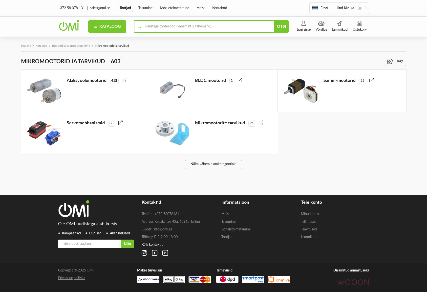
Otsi (281, 26)
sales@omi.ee (100, 8)
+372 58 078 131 (71, 8)
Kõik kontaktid (153, 245)
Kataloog (109, 26)
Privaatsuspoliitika (71, 278)
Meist (200, 8)
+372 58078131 (166, 214)
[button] (320, 8)
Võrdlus (321, 29)
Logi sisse (304, 29)
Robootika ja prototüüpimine (71, 45)
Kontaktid (219, 8)
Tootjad (125, 8)
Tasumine (145, 8)
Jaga (399, 61)
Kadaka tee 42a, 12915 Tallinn (177, 222)
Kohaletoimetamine (174, 8)
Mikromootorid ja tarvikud (112, 45)
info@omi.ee (162, 229)
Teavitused (309, 229)
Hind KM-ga (345, 8)
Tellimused (309, 222)
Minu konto (310, 214)
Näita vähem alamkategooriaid (213, 164)
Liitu (127, 244)
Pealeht (26, 45)
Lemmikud (340, 29)
